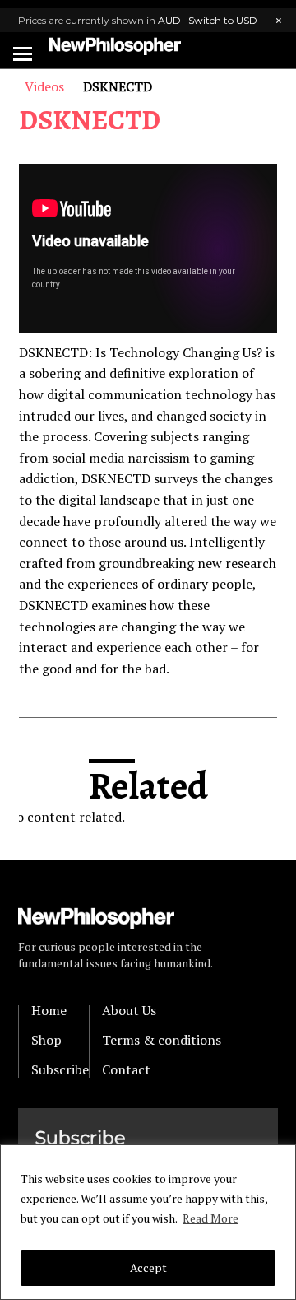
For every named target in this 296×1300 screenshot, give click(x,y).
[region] (148, 1222)
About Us (129, 1010)
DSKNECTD (89, 119)
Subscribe (60, 1069)
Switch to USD (222, 20)
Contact (126, 1069)
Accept (148, 1267)
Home (49, 1010)
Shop (46, 1040)
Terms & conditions (161, 1040)
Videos (44, 86)
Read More (210, 1218)
